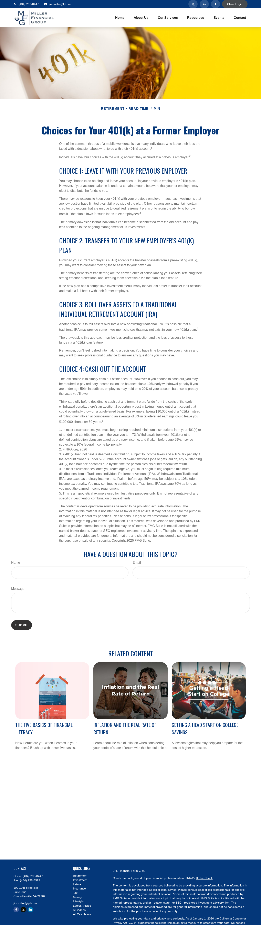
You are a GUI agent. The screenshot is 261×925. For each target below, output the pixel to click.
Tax (75, 892)
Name (15, 562)
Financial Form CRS (131, 870)
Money (77, 897)
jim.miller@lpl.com (60, 4)
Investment (80, 880)
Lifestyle (78, 901)
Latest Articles (82, 905)
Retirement (80, 875)
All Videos (79, 910)
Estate (77, 884)
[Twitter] (193, 4)
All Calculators (82, 914)
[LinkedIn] (204, 4)
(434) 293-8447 (29, 4)
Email (137, 562)
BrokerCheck (204, 878)
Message (17, 588)
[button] (120, 17)
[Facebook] (215, 4)
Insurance (79, 888)
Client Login (234, 4)
